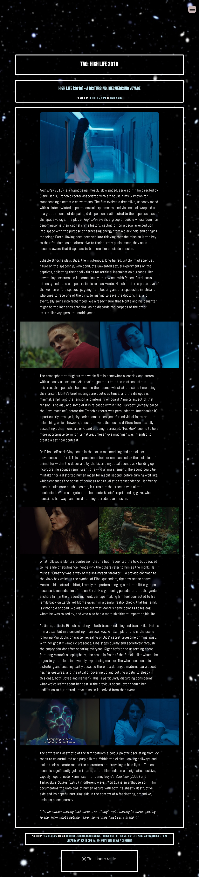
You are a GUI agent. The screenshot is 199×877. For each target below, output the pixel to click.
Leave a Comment (122, 841)
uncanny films (104, 841)
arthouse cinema (75, 836)
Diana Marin (116, 98)
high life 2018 (134, 836)
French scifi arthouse (113, 836)
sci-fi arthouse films (155, 836)
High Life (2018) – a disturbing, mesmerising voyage (99, 88)
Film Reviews (50, 836)
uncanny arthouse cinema (81, 841)
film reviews (93, 836)
